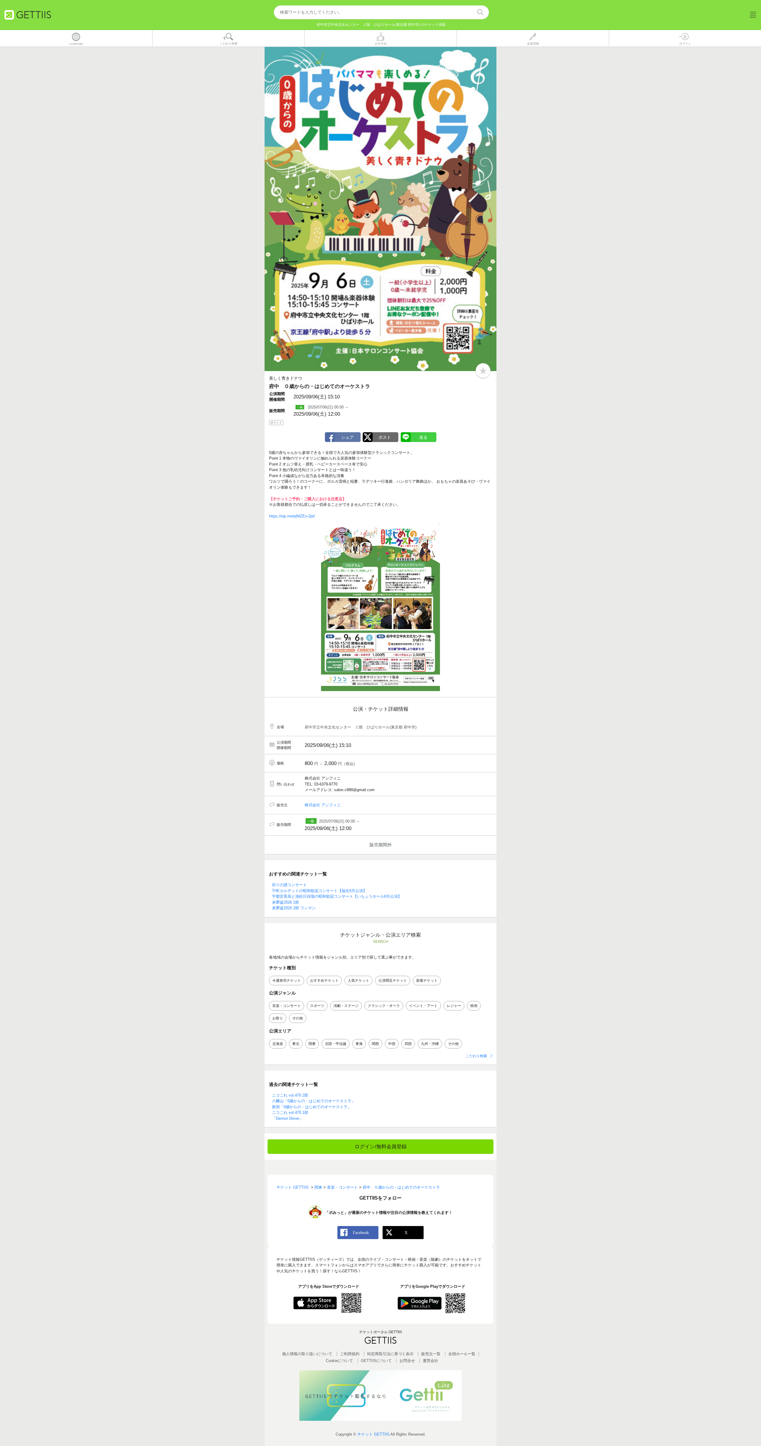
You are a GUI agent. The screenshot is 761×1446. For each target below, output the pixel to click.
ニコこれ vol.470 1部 (290, 1112)
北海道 (277, 1044)
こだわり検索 (476, 1056)
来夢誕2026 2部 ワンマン (294, 908)
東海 (359, 1044)
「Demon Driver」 (287, 1118)
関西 (375, 1044)
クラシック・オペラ (384, 1006)
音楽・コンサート (286, 1006)
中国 (391, 1044)
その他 (297, 1018)
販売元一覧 (431, 1354)
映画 (473, 1006)
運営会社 (430, 1360)
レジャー (454, 1006)
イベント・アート (423, 1006)
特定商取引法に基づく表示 (390, 1354)
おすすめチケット (324, 980)
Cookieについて (339, 1360)
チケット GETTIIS (373, 1434)
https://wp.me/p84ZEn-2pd (292, 516)
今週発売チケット (286, 980)
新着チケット (427, 980)
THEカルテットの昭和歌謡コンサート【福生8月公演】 (319, 890)
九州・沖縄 (430, 1044)
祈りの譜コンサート (289, 885)
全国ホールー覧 (461, 1354)
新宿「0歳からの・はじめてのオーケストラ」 (311, 1107)
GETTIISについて (376, 1360)
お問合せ (407, 1360)
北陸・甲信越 (335, 1044)
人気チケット (358, 980)
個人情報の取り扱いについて (307, 1354)
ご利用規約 (349, 1354)
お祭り (277, 1018)
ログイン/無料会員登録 (381, 1146)
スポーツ (317, 1006)
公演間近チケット (392, 980)
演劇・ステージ (346, 1006)
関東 (312, 1044)
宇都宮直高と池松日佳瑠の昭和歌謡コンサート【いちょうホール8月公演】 (337, 896)
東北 (295, 1044)
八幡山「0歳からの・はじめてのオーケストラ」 (313, 1101)
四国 (408, 1044)
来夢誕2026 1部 (285, 902)
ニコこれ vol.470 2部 (290, 1095)
